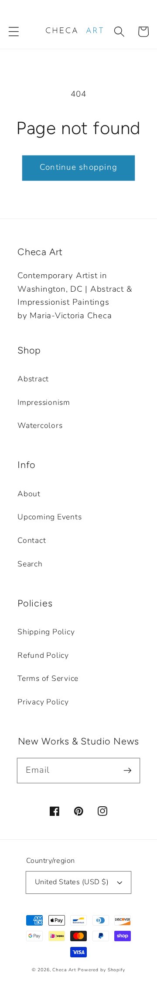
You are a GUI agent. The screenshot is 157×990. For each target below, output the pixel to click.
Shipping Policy (46, 631)
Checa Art (64, 969)
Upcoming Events (49, 517)
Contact (31, 540)
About (29, 493)
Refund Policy (43, 655)
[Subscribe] (128, 770)
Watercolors (39, 425)
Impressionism (43, 402)
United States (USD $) (72, 882)
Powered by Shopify (101, 969)
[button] (14, 32)
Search (30, 564)
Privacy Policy (43, 702)
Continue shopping (78, 167)
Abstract (33, 379)
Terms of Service (47, 678)
